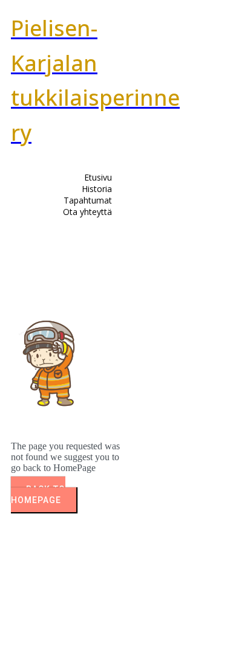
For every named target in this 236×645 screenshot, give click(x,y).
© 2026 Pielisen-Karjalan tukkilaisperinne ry (82, 611)
